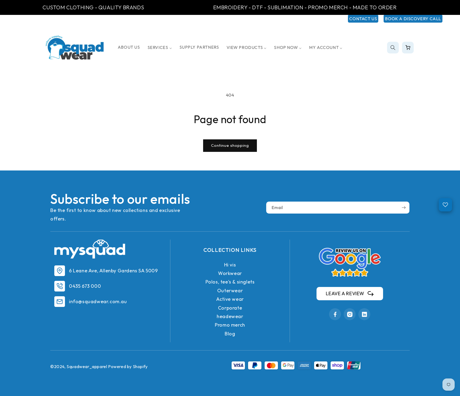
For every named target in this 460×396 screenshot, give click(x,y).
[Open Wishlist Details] (445, 204)
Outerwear (230, 290)
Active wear (230, 299)
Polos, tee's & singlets (230, 282)
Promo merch (230, 325)
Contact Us (363, 18)
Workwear (230, 273)
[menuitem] (129, 47)
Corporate (230, 308)
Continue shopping (230, 145)
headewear (230, 316)
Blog (230, 334)
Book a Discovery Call (413, 18)
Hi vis (230, 265)
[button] (393, 47)
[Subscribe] (403, 207)
